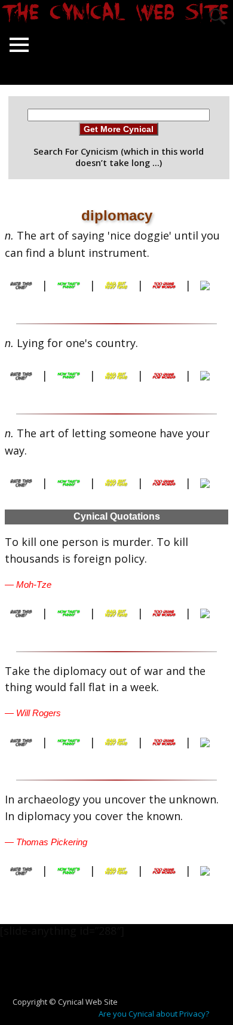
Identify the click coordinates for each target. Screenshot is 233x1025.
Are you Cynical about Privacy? (154, 1013)
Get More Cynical (119, 129)
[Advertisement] (121, 973)
